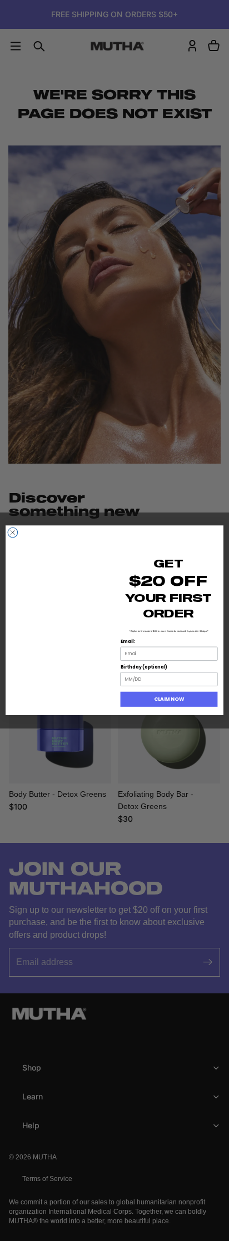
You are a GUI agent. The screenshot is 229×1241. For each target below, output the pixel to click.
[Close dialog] (13, 533)
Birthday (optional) (144, 667)
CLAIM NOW (169, 699)
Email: (128, 642)
